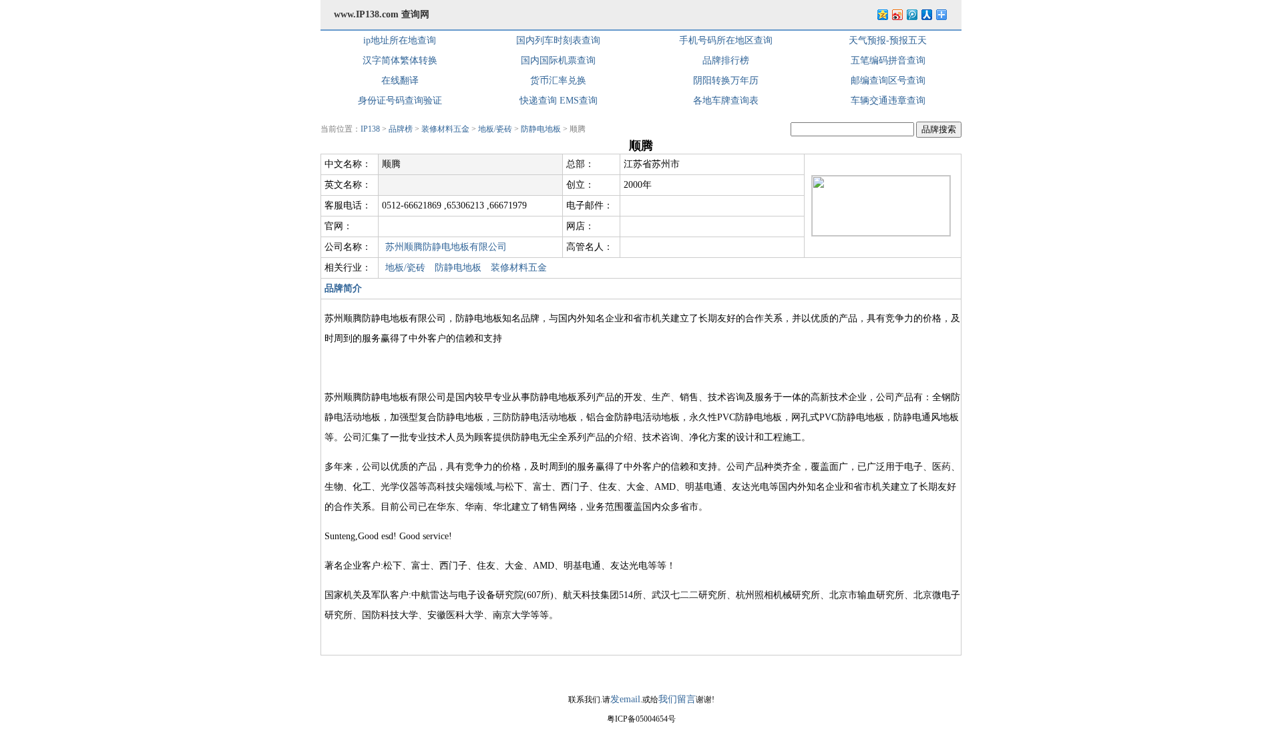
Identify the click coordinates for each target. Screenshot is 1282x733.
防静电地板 (541, 129)
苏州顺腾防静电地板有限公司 (446, 247)
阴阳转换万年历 (726, 81)
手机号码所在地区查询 (726, 40)
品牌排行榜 (725, 60)
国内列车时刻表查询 (558, 40)
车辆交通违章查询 (888, 101)
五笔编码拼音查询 (888, 60)
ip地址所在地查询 (399, 40)
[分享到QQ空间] (882, 14)
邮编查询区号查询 (888, 81)
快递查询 (538, 101)
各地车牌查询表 (726, 101)
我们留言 (677, 699)
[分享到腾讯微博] (911, 14)
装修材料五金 (445, 129)
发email (625, 699)
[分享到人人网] (926, 14)
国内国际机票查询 (558, 60)
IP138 (370, 129)
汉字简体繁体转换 (400, 60)
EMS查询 (579, 101)
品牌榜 (401, 129)
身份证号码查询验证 (400, 101)
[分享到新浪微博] (896, 14)
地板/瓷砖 (495, 129)
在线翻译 (400, 81)
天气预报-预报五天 (888, 40)
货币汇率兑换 (558, 81)
